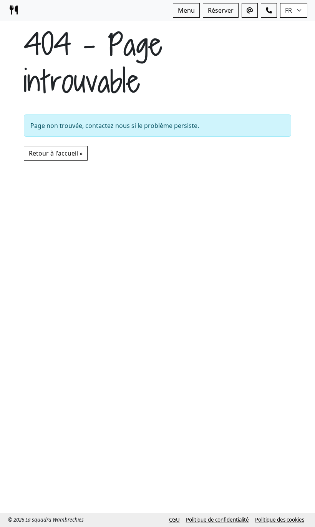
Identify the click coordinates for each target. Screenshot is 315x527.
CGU (174, 519)
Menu (186, 10)
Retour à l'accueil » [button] (56, 153)
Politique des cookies (279, 519)
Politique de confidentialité (217, 519)
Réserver (221, 10)
